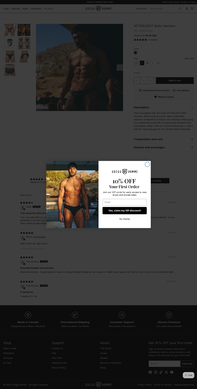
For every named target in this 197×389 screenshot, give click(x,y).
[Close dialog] (147, 164)
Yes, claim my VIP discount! (124, 210)
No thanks (124, 219)
